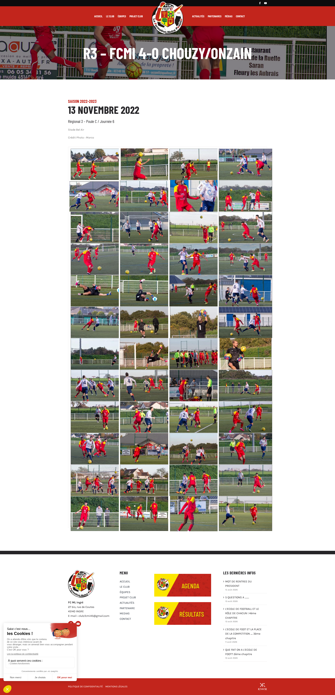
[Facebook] (260, 3)
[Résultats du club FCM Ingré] (182, 603)
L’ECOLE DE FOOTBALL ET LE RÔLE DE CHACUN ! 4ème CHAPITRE (242, 613)
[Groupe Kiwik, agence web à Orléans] (262, 686)
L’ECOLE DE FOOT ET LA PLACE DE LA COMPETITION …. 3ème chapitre (243, 634)
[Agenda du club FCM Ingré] (182, 575)
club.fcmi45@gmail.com (94, 615)
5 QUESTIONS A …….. (237, 597)
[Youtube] (265, 3)
